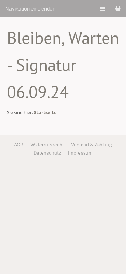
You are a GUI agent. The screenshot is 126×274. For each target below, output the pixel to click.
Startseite (45, 112)
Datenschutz (47, 153)
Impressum (80, 153)
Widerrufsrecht (47, 145)
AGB (18, 145)
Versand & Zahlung (91, 145)
